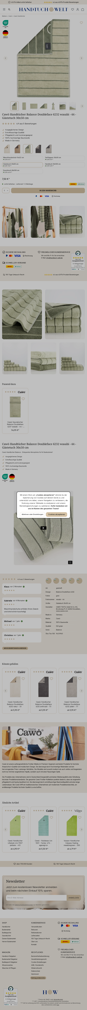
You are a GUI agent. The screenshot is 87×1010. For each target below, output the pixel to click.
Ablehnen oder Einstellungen (32, 514)
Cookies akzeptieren (56, 514)
